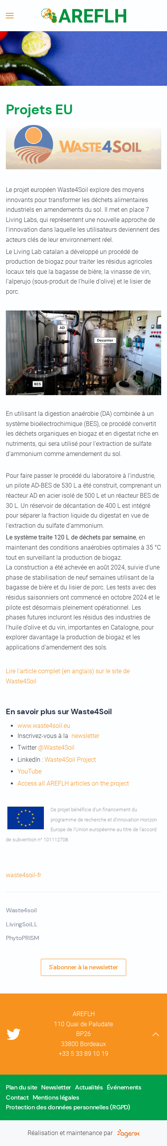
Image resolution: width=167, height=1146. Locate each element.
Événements (124, 1087)
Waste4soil (21, 910)
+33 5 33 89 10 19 (83, 1053)
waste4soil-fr (23, 875)
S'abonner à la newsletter (83, 967)
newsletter (85, 736)
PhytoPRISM (22, 938)
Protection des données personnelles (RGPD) (68, 1107)
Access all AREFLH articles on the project (73, 783)
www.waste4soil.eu (43, 725)
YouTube (29, 771)
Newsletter (56, 1087)
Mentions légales (56, 1097)
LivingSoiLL (21, 924)
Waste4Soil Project (70, 759)
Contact (17, 1097)
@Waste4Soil (56, 747)
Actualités (89, 1087)
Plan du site (21, 1087)
